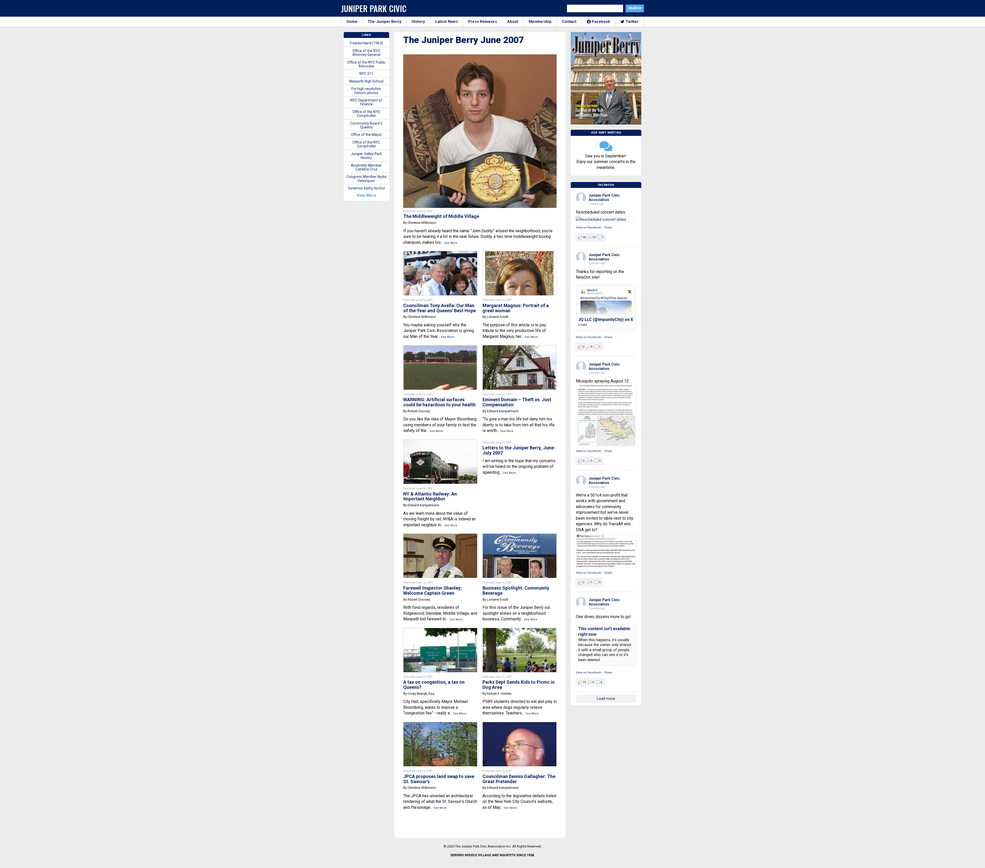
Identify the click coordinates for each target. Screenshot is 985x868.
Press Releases (482, 21)
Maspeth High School (366, 81)
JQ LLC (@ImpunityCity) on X (605, 319)
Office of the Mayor (366, 135)
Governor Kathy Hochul (366, 188)
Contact (569, 21)
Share (608, 227)
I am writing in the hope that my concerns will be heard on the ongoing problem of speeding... (519, 466)
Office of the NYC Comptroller (366, 144)
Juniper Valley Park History (366, 156)
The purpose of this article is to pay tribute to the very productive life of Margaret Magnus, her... (514, 330)
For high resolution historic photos (366, 91)
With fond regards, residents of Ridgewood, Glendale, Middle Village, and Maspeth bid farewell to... (440, 613)
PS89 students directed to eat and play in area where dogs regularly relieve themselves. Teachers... (519, 707)
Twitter (632, 21)
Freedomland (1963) (366, 43)
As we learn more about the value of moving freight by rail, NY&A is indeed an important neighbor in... (439, 519)
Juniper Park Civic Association (604, 197)
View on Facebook (588, 227)
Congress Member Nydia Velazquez (366, 179)
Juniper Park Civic (374, 8)
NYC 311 (366, 74)
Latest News (446, 21)
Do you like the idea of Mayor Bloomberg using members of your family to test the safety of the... (440, 425)
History (418, 21)
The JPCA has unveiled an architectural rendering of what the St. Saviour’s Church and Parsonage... (440, 801)
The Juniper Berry (384, 21)
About (512, 21)
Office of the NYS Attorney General (366, 53)
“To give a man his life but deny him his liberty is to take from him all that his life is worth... (518, 425)
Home (352, 21)
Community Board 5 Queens (366, 125)
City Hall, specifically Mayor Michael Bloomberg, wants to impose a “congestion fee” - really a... (435, 707)
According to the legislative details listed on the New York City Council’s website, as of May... (519, 801)
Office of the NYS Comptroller (366, 114)
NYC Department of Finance (366, 102)
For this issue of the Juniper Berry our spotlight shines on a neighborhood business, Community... (516, 613)
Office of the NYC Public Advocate (366, 64)
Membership (540, 21)
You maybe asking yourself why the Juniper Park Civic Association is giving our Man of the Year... (438, 330)
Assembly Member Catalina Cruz (366, 167)
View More (366, 195)
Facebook (601, 21)
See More (450, 243)
